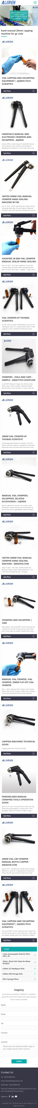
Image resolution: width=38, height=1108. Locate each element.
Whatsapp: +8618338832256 (10, 1085)
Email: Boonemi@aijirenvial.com (12, 1081)
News (18, 13)
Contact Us (7, 1072)
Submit (19, 1061)
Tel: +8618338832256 (8, 1077)
